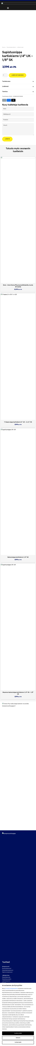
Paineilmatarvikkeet (11, 47)
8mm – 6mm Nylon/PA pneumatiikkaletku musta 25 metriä (18, 286)
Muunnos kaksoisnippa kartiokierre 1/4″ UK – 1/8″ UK (18, 693)
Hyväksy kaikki (18, 1033)
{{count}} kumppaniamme (11, 988)
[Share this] (9, 100)
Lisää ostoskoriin (18, 75)
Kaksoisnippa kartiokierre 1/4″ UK (18, 557)
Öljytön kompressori (7, 972)
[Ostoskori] (33, 8)
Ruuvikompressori (6, 968)
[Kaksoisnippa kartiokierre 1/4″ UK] (18, 492)
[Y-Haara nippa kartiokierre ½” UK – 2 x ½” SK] (18, 357)
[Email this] (4, 100)
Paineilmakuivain (6, 977)
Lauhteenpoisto (6, 981)
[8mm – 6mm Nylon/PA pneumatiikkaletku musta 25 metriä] (18, 220)
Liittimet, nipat (20, 47)
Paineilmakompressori (7, 970)
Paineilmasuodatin (6, 979)
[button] (8, 8)
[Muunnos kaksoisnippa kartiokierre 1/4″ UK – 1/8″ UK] (18, 627)
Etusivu (3, 47)
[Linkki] (29, 8)
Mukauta (18, 1038)
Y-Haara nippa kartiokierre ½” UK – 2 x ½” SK (18, 422)
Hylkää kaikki (18, 1042)
